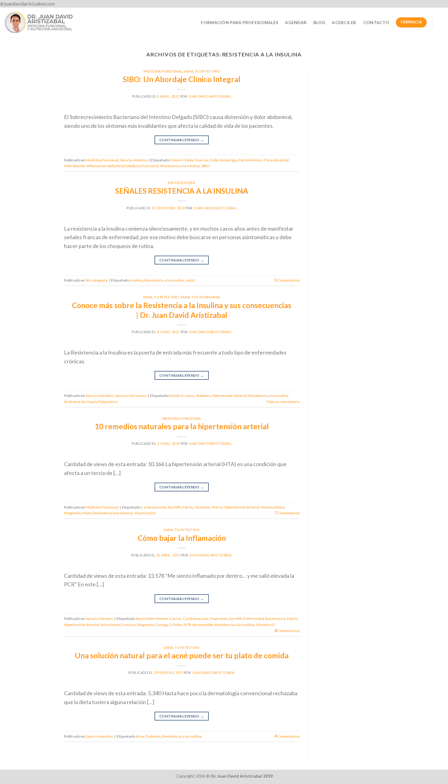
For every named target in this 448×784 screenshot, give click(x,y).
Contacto (376, 22)
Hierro (217, 507)
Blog (319, 22)
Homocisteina (272, 507)
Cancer (175, 618)
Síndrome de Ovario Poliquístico (90, 401)
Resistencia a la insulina (180, 166)
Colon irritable (182, 160)
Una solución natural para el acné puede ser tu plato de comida (182, 655)
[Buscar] (440, 22)
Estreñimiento (250, 160)
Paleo (87, 513)
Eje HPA (174, 507)
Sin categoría (181, 183)
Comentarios (287, 280)
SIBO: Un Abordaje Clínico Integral (181, 79)
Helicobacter (74, 166)
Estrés (187, 507)
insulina (136, 280)
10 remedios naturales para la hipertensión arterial (182, 426)
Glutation (202, 507)
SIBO (205, 166)
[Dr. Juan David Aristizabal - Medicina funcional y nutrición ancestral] (39, 22)
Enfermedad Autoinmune (264, 618)
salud (190, 280)
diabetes (203, 395)
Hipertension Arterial (229, 395)
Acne (140, 736)
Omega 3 (163, 624)
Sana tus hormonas (200, 297)
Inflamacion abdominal (106, 166)
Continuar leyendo (181, 140)
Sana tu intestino (202, 71)
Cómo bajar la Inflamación (182, 538)
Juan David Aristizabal (210, 96)
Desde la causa (181, 395)
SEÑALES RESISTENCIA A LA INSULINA (181, 190)
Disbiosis (153, 736)
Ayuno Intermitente (152, 618)
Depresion (218, 618)
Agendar (296, 22)
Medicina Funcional (163, 71)
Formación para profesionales (239, 22)
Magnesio (72, 513)
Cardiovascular (153, 507)
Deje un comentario (283, 401)
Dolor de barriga (223, 160)
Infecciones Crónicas (118, 624)
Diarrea (201, 160)
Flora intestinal (276, 160)
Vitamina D (265, 624)
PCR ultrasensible (198, 624)
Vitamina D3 (144, 513)
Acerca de (344, 22)
